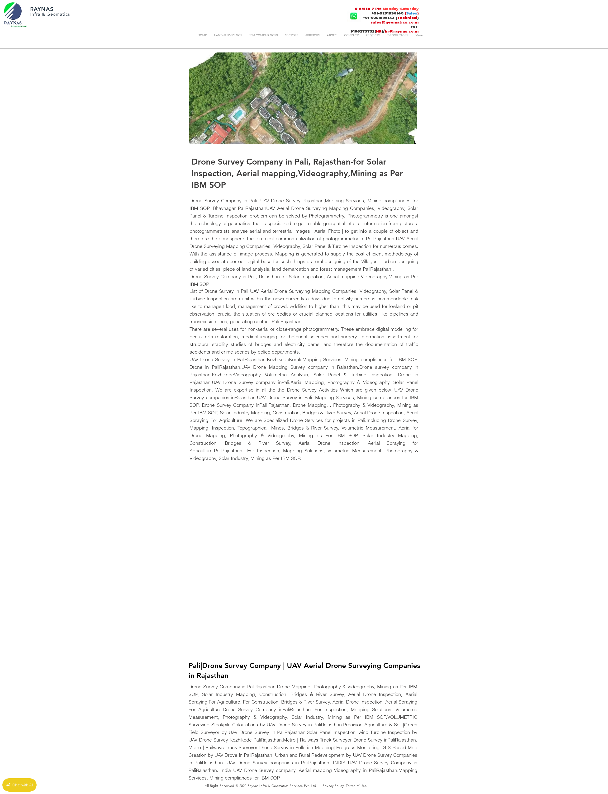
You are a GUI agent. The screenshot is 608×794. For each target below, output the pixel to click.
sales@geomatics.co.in (394, 22)
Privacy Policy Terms (339, 786)
